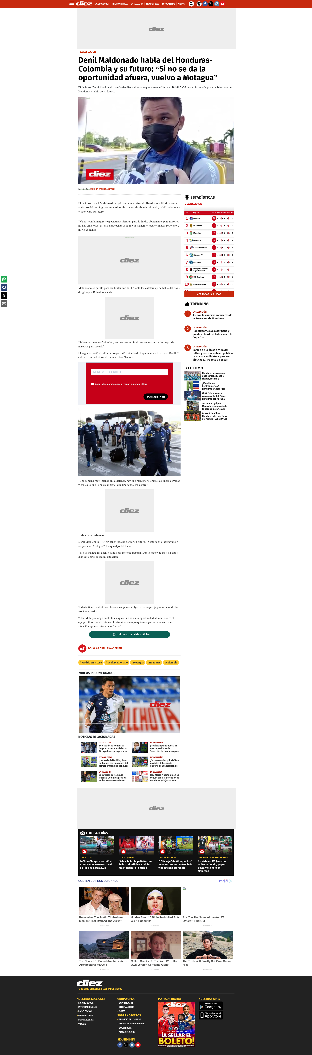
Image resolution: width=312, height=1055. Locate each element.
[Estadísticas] (199, 3)
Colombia (171, 662)
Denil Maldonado (117, 662)
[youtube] (138, 1044)
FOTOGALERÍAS (97, 833)
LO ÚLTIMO (193, 368)
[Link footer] (90, 983)
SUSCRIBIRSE (155, 396)
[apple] (217, 1015)
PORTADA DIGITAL (169, 999)
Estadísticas (202, 197)
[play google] (217, 1006)
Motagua (138, 662)
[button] (4, 279)
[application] (156, 140)
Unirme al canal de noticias (133, 634)
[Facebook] (120, 1044)
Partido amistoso (91, 662)
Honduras (155, 662)
